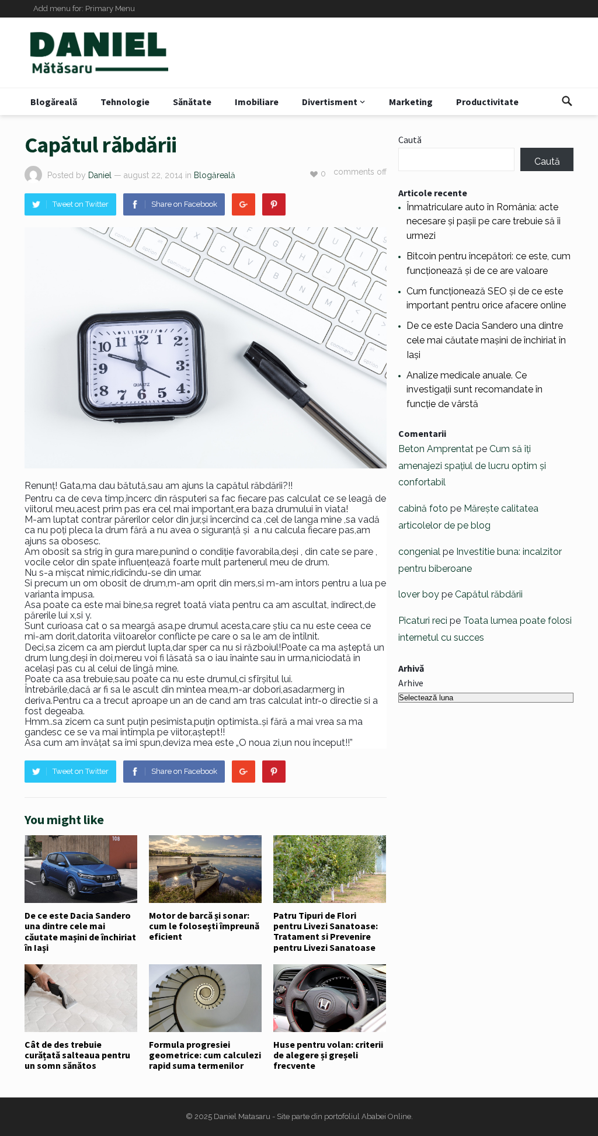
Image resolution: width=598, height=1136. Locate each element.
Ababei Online (386, 1116)
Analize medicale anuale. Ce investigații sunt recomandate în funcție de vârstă (474, 390)
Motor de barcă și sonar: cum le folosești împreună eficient (204, 926)
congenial (419, 551)
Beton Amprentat (436, 448)
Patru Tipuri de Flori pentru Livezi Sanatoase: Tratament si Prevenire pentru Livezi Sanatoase (325, 931)
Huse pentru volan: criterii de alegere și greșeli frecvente (328, 1055)
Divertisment (329, 101)
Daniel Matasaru (242, 1116)
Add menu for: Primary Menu (84, 8)
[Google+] (243, 204)
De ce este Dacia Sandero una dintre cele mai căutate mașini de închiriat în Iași (80, 931)
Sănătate (192, 101)
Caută (410, 139)
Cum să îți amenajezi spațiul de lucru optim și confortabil (472, 465)
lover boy (418, 594)
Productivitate (487, 101)
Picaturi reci (422, 620)
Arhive (410, 683)
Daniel (100, 175)
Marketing (411, 101)
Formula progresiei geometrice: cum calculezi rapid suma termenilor (205, 1055)
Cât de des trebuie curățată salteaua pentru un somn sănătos (77, 1055)
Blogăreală (53, 101)
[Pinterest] (274, 204)
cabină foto (423, 508)
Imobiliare (257, 101)
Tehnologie (125, 101)
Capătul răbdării (489, 594)
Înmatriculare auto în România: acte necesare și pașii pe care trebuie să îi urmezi (483, 222)
